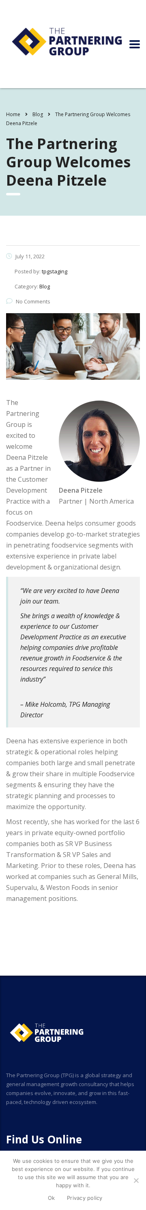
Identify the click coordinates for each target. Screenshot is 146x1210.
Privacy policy (85, 1198)
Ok (51, 1198)
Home (13, 114)
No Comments (33, 301)
